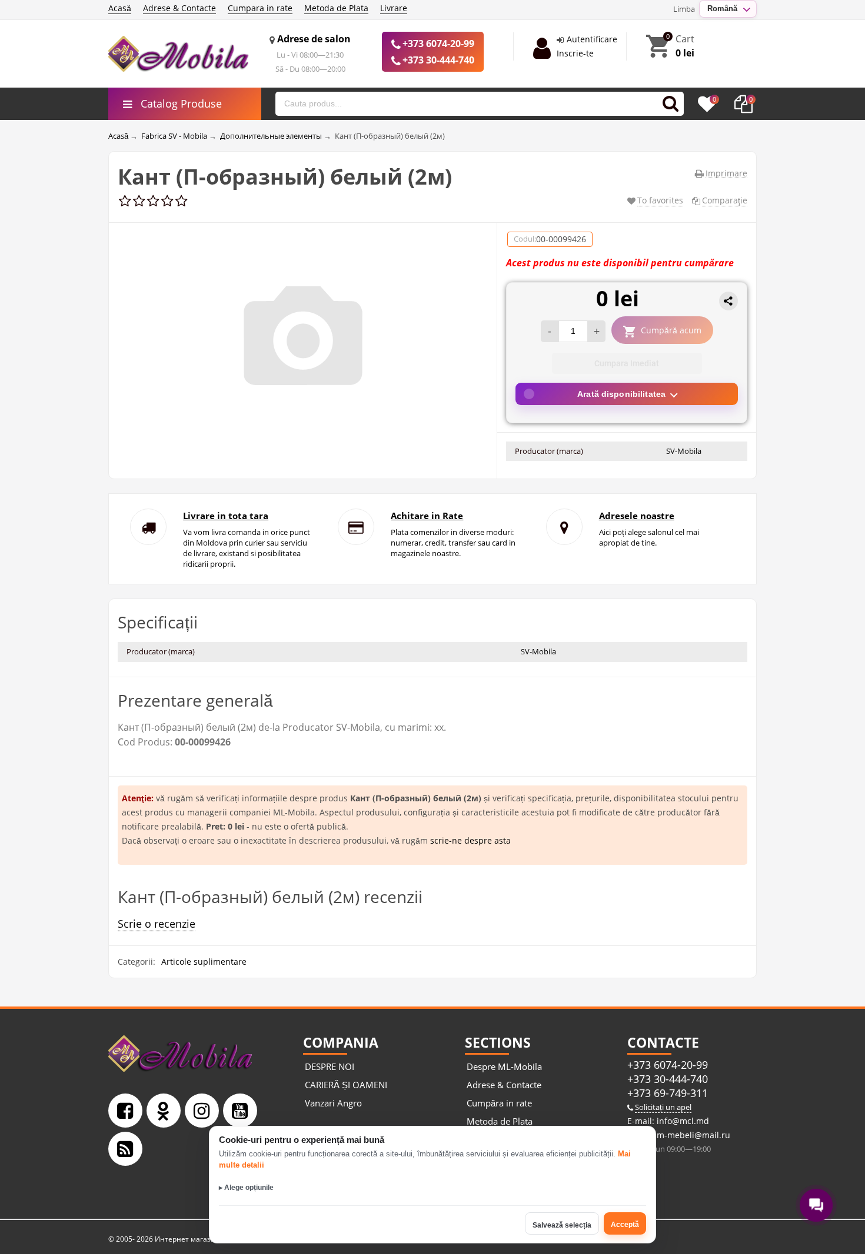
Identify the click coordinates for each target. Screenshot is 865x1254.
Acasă (119, 8)
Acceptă (625, 1224)
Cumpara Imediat (626, 363)
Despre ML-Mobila (504, 1066)
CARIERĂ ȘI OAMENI (346, 1085)
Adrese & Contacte (179, 8)
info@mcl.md (681, 1120)
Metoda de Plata (336, 8)
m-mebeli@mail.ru (692, 1135)
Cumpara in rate (260, 8)
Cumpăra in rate (499, 1103)
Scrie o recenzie (156, 924)
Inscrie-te (575, 53)
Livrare (393, 8)
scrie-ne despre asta (470, 840)
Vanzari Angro (333, 1103)
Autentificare (592, 39)
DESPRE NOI (329, 1066)
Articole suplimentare (204, 961)
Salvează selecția (562, 1225)
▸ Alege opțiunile (246, 1187)
